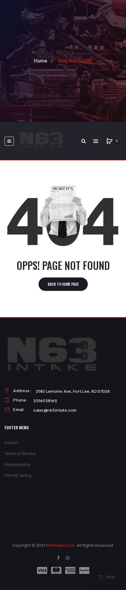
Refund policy (17, 464)
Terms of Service (20, 453)
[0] (109, 141)
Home (40, 61)
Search (11, 442)
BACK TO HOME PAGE (63, 284)
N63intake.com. (61, 545)
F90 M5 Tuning (18, 475)
